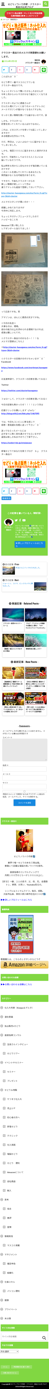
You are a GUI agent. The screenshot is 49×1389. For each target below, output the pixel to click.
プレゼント (12, 1081)
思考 (7, 1199)
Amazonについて (15, 1172)
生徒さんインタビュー (17, 1044)
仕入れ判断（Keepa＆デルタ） (19, 1007)
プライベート (11, 1309)
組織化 (10, 1272)
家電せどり (12, 1126)
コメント (7, 737)
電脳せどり (12, 1154)
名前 (5, 765)
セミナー (11, 1071)
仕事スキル (10, 1282)
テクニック (12, 1135)
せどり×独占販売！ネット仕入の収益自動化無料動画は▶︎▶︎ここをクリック (25, 14)
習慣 (9, 1227)
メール (6, 774)
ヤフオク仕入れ (14, 1099)
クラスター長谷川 (32, 63)
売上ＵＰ (11, 1108)
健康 (7, 1300)
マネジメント (11, 1254)
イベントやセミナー (14, 1062)
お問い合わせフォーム (9, 1373)
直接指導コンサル (13, 1035)
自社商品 (11, 1181)
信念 (9, 1209)
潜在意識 (9, 1017)
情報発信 (6, 498)
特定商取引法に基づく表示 (21, 1367)
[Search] (44, 1338)
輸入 (9, 1190)
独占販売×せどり (12, 1026)
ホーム (5, 1367)
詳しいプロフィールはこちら (29, 544)
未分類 (8, 1318)
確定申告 (11, 1263)
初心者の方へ (13, 1117)
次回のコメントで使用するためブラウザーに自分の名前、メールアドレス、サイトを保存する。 (24, 795)
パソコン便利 (13, 1291)
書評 (9, 1218)
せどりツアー (13, 1053)
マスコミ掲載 (13, 1245)
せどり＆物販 (11, 1090)
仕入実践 (11, 1145)
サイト (5, 783)
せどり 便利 (13, 1163)
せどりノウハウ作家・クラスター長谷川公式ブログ (24, 5)
